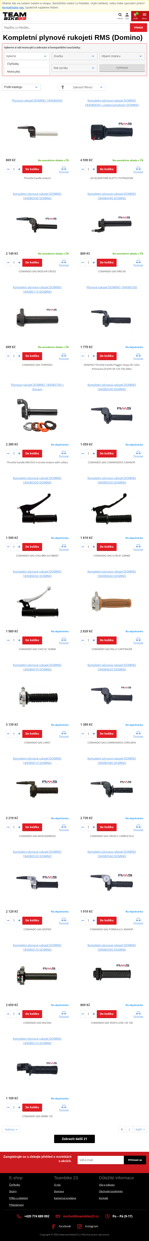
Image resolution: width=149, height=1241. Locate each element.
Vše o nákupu (107, 1184)
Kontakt (103, 1198)
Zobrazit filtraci (83, 87)
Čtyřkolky (14, 1184)
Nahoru (10, 1129)
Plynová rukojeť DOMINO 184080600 (37, 100)
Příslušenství (16, 1205)
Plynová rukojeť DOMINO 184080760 (112, 287)
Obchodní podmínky (111, 1191)
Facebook (64, 1226)
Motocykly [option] (13, 71)
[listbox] (27, 68)
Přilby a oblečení (18, 1198)
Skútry (13, 1191)
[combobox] (27, 56)
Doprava (59, 1191)
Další (139, 1129)
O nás (57, 1184)
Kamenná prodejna (65, 1198)
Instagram (91, 1226)
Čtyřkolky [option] (13, 64)
